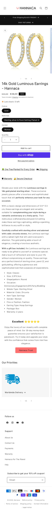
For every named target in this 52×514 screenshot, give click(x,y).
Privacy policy (40, 500)
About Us (9, 438)
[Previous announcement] (4, 17)
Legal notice (27, 507)
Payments (9, 448)
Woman (7, 129)
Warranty (9, 454)
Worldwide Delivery (14, 392)
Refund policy (27, 500)
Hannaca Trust (26, 350)
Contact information (41, 504)
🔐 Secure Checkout (23, 178)
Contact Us (9, 443)
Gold (6, 111)
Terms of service (12, 504)
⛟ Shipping (42, 169)
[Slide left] (20, 78)
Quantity (5, 135)
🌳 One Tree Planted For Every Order (18, 169)
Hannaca (17, 500)
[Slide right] (31, 78)
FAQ (6, 465)
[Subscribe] (42, 480)
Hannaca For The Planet (15, 459)
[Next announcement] (47, 17)
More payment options (26, 161)
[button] (4, 8)
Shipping (15, 97)
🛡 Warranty (7, 178)
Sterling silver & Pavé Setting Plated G (21, 120)
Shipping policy (26, 504)
